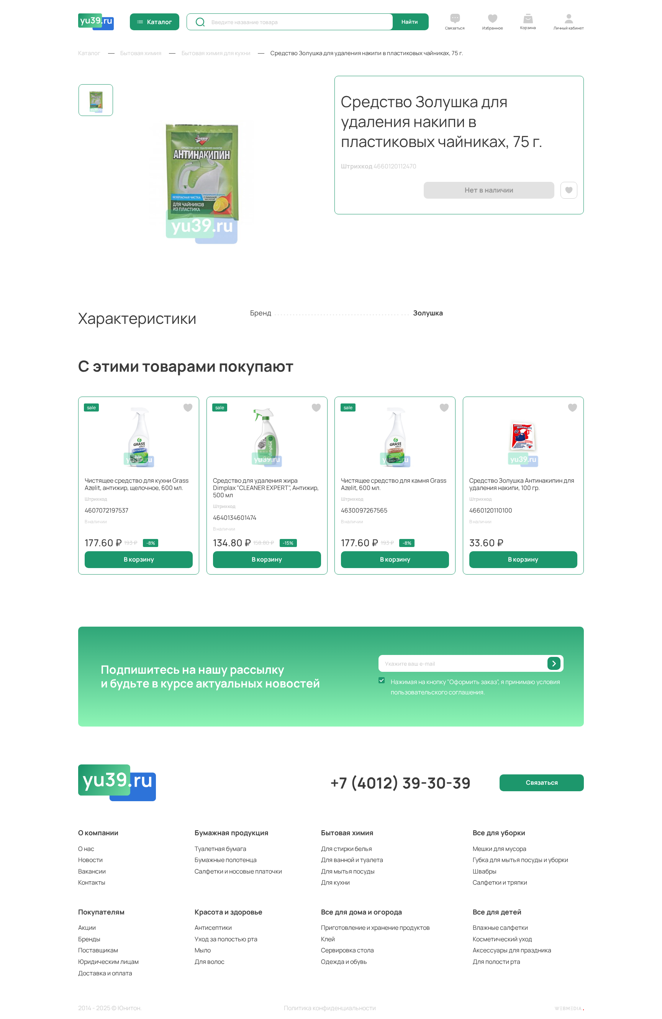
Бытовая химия (347, 832)
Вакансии (92, 871)
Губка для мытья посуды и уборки (520, 860)
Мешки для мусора (499, 848)
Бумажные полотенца (226, 860)
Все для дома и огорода (361, 911)
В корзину (139, 559)
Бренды (89, 939)
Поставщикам (98, 950)
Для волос (209, 961)
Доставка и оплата (105, 973)
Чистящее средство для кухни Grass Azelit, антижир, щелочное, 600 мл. (136, 484)
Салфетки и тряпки (500, 882)
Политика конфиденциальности (330, 1008)
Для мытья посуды (348, 871)
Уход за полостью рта (226, 939)
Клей (328, 939)
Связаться (542, 782)
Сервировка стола (347, 950)
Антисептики (213, 927)
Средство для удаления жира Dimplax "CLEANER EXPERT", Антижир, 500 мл (266, 487)
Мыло (203, 950)
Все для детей (497, 911)
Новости (90, 860)
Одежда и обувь (344, 961)
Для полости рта (496, 961)
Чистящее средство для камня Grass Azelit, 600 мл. (393, 484)
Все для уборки (499, 832)
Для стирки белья (346, 848)
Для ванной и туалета (352, 860)
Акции (87, 927)
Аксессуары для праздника (512, 950)
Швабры (484, 871)
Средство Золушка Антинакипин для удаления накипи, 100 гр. (521, 484)
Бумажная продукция (232, 832)
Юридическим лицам (108, 961)
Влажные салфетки (500, 927)
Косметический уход (502, 939)
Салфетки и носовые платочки (238, 871)
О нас (86, 848)
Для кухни (335, 882)
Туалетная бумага (220, 848)
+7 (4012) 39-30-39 (400, 783)
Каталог (159, 22)
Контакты (91, 882)
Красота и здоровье (228, 911)
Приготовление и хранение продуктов (375, 927)
